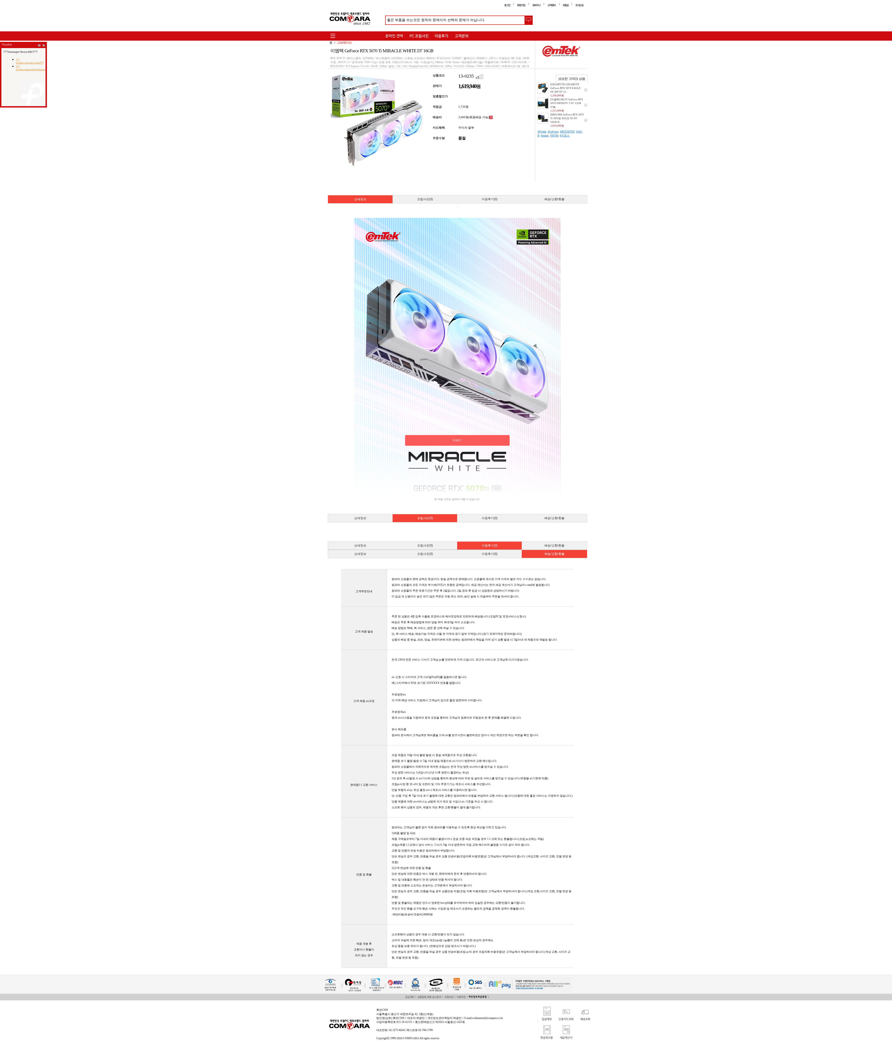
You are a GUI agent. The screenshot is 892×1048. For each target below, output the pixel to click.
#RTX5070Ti (567, 131)
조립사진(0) (425, 199)
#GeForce (553, 131)
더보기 (457, 440)
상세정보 (360, 199)
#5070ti (554, 135)
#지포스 (565, 135)
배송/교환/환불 (554, 199)
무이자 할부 (466, 127)
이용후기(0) (489, 199)
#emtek (545, 135)
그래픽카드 (344, 42)
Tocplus (7, 44)
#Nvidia (542, 131)
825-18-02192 (404, 1022)
